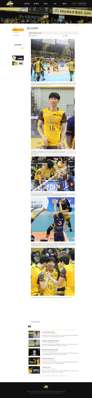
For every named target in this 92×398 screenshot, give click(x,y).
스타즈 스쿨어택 (16, 35)
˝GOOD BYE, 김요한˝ (46, 367)
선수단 (46, 4)
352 (45, 375)
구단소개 (26, 4)
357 (57, 375)
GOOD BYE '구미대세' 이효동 (48, 358)
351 (42, 375)
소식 (55, 4)
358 (59, 375)
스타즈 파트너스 (16, 32)
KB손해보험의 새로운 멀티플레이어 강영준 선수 (50, 340)
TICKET (74, 3)
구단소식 (14, 27)
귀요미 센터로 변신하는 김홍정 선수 (48, 332)
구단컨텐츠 (15, 29)
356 (54, 375)
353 (47, 375)
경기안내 (36, 4)
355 (52, 375)
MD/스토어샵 (82, 3)
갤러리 (64, 4)
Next (21, 48)
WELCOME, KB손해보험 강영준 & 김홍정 (50, 349)
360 (64, 375)
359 (62, 375)
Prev (22, 48)
